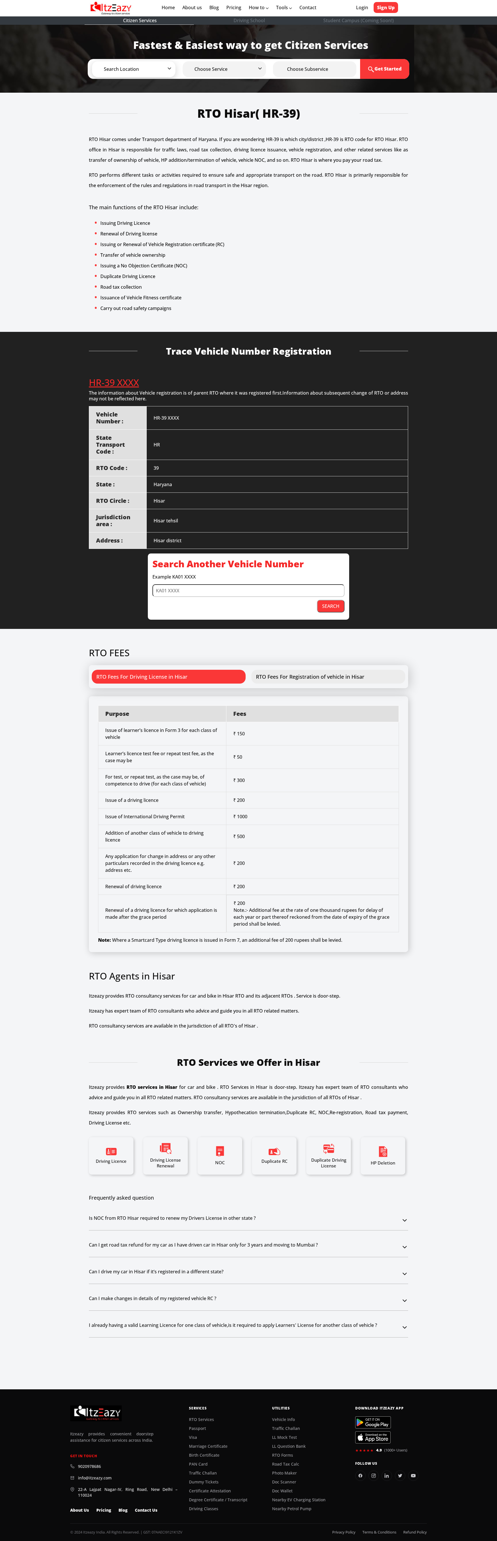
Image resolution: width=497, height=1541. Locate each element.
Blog (214, 7)
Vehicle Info (283, 1419)
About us (193, 7)
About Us (79, 1510)
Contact (307, 7)
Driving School (249, 20)
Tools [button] (282, 7)
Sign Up (386, 7)
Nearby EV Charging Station (299, 1499)
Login (362, 7)
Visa (193, 1437)
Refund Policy (415, 1532)
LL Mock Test (284, 1437)
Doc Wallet (282, 1491)
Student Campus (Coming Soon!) (358, 20)
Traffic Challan (203, 1473)
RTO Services (201, 1419)
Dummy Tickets (204, 1482)
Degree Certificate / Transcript (218, 1499)
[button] (143, 69)
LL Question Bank (289, 1446)
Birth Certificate (204, 1455)
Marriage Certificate (208, 1446)
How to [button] (257, 7)
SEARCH (330, 606)
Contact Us (146, 1510)
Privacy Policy (343, 1532)
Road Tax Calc (285, 1464)
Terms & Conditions (379, 1532)
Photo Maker (284, 1473)
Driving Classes (203, 1508)
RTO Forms (282, 1455)
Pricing (233, 7)
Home (169, 7)
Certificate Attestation (210, 1491)
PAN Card (198, 1464)
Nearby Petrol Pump (291, 1508)
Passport (197, 1428)
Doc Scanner (284, 1482)
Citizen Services (140, 20)
